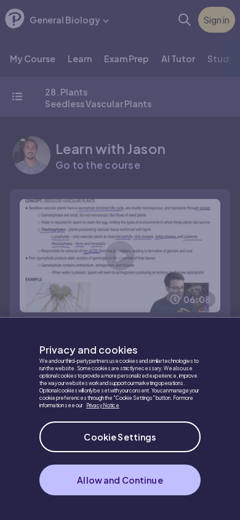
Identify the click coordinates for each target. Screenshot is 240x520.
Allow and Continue (120, 479)
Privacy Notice (102, 405)
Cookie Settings (120, 436)
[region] (120, 418)
